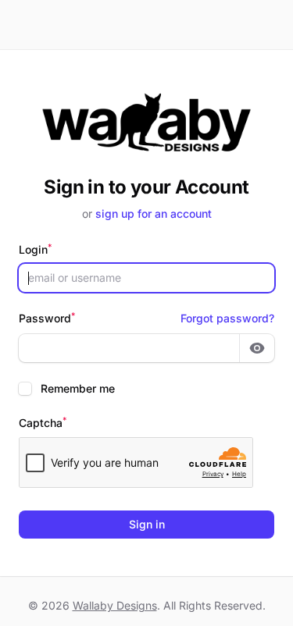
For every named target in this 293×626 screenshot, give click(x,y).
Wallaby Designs (115, 605)
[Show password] (257, 348)
